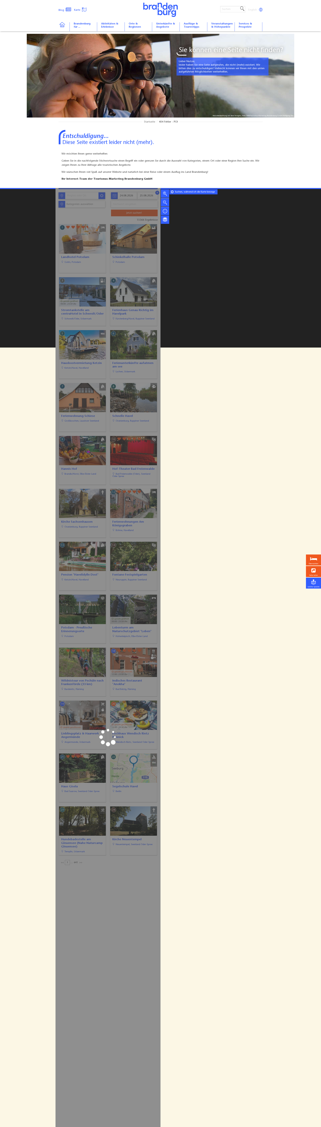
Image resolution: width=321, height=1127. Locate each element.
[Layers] (165, 219)
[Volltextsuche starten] (242, 9)
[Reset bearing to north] (165, 211)
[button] (313, 571)
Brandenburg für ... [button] (82, 25)
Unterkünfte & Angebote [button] (165, 25)
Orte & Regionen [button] (135, 25)
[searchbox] (82, 195)
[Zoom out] (165, 202)
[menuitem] (252, 10)
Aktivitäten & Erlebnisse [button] (109, 25)
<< (62, 862)
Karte (77, 10)
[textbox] (79, 204)
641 (76, 862)
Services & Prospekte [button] (245, 25)
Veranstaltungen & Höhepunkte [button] (222, 25)
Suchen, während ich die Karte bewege (195, 192)
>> (80, 862)
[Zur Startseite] (64, 26)
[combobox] (81, 195)
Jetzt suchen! (134, 213)
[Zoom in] (165, 193)
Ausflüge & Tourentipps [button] (191, 25)
